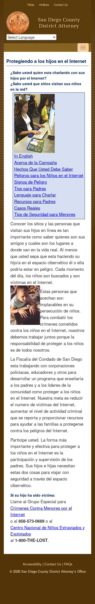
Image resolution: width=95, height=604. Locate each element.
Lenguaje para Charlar (35, 195)
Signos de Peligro (30, 182)
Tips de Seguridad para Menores (44, 214)
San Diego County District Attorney (59, 22)
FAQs (30, 5)
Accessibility (32, 564)
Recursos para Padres (34, 201)
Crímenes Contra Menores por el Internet (41, 511)
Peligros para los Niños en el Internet (48, 175)
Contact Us (61, 5)
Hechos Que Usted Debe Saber (43, 169)
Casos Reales (27, 208)
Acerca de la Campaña (35, 162)
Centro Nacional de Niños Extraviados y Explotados (47, 530)
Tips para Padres (30, 188)
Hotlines (44, 5)
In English (23, 156)
